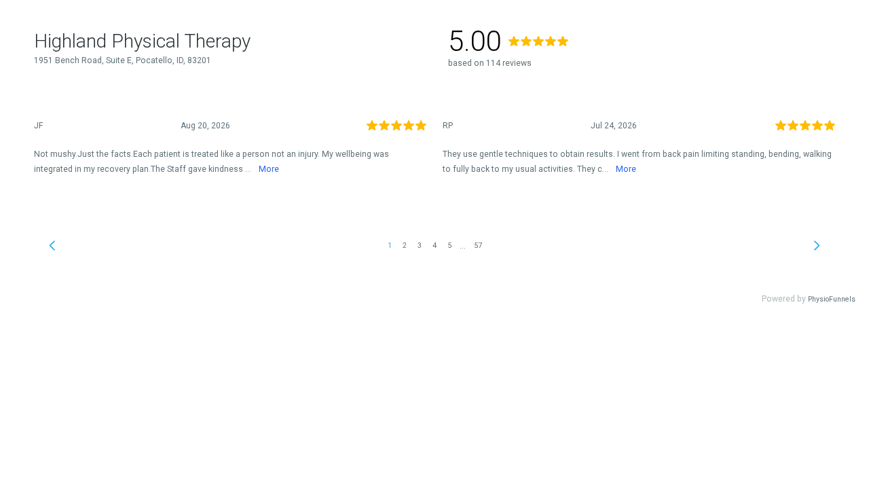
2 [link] (405, 245)
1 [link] (390, 245)
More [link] (269, 169)
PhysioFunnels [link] (831, 299)
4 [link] (434, 245)
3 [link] (420, 245)
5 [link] (449, 245)
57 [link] (478, 245)
